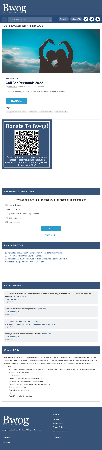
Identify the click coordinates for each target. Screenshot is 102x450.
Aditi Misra (12, 86)
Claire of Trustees (14, 205)
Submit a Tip (76, 19)
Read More (16, 101)
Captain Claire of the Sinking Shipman (23, 213)
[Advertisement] (51, 179)
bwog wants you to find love (16, 112)
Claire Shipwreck (14, 218)
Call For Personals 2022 (24, 83)
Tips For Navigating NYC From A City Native (26, 261)
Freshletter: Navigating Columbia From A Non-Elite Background (34, 253)
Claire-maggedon (14, 222)
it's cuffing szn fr (46, 112)
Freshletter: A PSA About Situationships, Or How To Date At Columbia (37, 258)
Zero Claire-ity (13, 209)
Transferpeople (12, 299)
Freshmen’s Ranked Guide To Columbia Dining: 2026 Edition (31, 324)
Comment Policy (59, 431)
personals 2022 (61, 112)
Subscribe (63, 19)
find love (33, 112)
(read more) (24, 296)
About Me (6, 442)
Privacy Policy (58, 427)
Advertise (57, 420)
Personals (12, 79)
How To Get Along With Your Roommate (24, 255)
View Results (51, 234)
